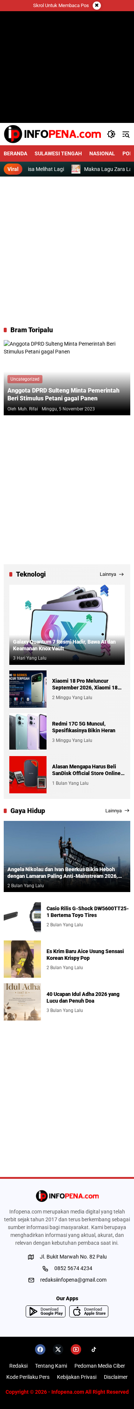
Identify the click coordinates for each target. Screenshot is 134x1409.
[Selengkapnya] (67, 1196)
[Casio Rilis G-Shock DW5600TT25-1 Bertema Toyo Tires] (22, 916)
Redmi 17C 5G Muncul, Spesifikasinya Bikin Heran (83, 727)
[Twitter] (58, 1349)
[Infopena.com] (52, 134)
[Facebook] (40, 1349)
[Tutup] (97, 5)
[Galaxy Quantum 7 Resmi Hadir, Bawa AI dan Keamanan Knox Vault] (67, 625)
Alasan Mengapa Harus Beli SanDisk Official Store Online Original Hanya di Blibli (86, 770)
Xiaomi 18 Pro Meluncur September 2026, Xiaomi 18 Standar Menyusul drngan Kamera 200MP (85, 684)
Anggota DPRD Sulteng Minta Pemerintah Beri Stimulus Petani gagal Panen (63, 394)
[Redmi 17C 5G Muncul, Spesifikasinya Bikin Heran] (28, 731)
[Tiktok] (94, 1349)
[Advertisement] (67, 251)
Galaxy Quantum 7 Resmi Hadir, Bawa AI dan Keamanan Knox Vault (64, 645)
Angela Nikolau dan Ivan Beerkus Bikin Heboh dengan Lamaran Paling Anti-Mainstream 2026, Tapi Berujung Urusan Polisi (62, 872)
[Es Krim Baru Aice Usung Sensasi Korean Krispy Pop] (22, 959)
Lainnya (108, 574)
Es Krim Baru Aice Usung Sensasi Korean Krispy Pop (85, 954)
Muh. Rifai (28, 409)
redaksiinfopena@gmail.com (73, 1280)
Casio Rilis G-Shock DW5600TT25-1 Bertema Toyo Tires (88, 911)
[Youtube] (76, 1349)
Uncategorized (24, 379)
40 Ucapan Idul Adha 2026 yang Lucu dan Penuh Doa (83, 997)
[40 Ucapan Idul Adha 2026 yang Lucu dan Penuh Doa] (22, 1002)
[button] (111, 134)
